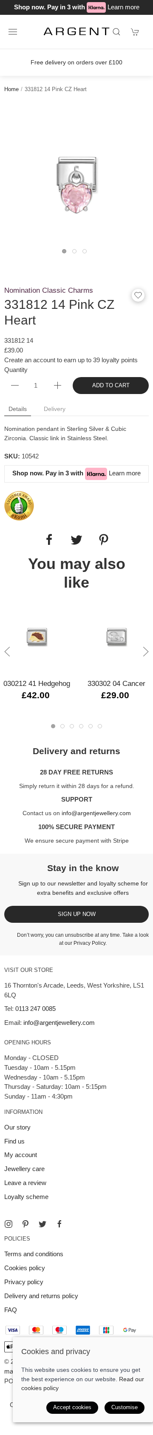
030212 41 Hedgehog (36, 683)
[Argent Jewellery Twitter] (42, 1224)
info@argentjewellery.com (96, 813)
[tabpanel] (76, 175)
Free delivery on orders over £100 (76, 62)
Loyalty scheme (26, 1196)
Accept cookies (72, 1407)
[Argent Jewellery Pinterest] (25, 1224)
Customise (124, 1407)
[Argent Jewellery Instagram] (8, 1224)
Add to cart (111, 385)
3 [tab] (86, 253)
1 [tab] (66, 253)
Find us (14, 1141)
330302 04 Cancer (116, 683)
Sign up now (77, 914)
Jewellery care (24, 1168)
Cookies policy (24, 1267)
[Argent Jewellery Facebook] (59, 1224)
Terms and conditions (33, 1253)
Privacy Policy (89, 943)
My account (20, 1154)
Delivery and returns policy (41, 1295)
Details (17, 408)
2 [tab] (76, 253)
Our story (17, 1127)
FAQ (10, 1309)
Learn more (123, 7)
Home (11, 89)
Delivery (54, 408)
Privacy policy (23, 1281)
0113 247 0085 (35, 1008)
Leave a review (25, 1182)
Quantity (16, 369)
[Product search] (116, 31)
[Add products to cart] (135, 31)
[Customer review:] (19, 505)
